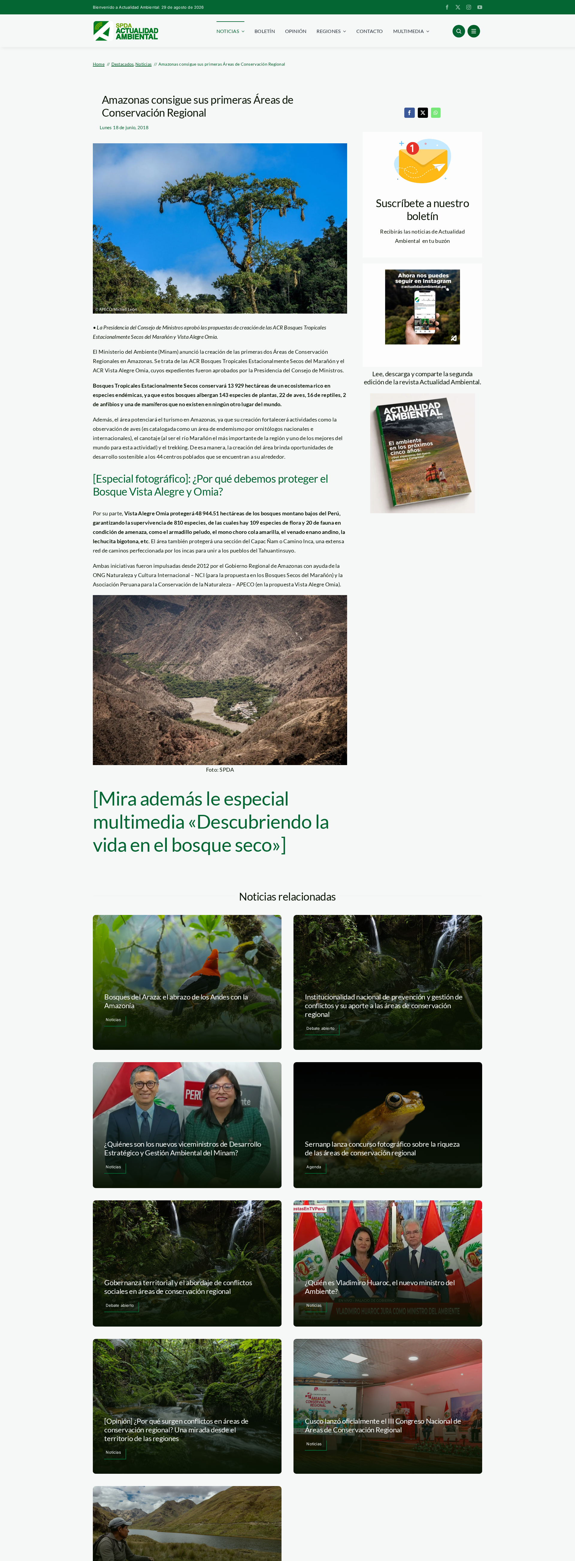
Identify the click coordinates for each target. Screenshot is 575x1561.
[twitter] (458, 7)
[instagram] (468, 7)
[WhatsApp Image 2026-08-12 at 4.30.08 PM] (422, 396)
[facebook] (447, 7)
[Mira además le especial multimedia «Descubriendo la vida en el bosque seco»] (211, 821)
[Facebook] (409, 112)
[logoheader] (125, 23)
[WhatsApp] (435, 112)
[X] (422, 112)
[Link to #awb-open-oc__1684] (473, 31)
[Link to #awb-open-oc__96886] (459, 31)
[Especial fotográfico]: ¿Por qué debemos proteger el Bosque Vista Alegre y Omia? (210, 485)
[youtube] (479, 7)
